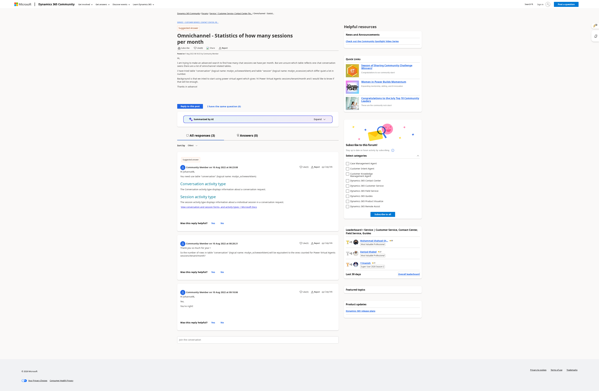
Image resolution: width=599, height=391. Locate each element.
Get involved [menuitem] (84, 4)
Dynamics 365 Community (56, 4)
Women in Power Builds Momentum (383, 82)
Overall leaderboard (409, 274)
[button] (529, 4)
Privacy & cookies (538, 370)
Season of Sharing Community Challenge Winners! (386, 67)
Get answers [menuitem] (101, 4)
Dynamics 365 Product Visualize (366, 201)
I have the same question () (224, 106)
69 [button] (392, 241)
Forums (205, 13)
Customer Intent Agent (362, 168)
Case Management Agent (363, 163)
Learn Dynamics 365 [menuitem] (142, 4)
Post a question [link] (566, 4)
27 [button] (380, 252)
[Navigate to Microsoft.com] (22, 4)
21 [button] (374, 263)
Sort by (181, 145)
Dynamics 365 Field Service (364, 191)
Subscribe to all (383, 214)
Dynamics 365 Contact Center (365, 180)
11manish (365, 263)
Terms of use (556, 370)
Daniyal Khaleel (368, 251)
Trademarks (572, 370)
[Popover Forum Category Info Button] (393, 150)
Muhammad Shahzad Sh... (374, 240)
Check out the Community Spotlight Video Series (372, 41)
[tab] (200, 136)
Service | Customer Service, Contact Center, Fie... (231, 13)
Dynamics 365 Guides (361, 196)
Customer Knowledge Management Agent (361, 175)
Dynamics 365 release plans (360, 310)
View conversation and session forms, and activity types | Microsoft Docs (219, 206)
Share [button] (212, 48)
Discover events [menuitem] (120, 4)
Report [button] (225, 48)
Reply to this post (190, 106)
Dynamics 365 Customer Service (367, 186)
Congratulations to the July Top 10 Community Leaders (390, 99)
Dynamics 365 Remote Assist (365, 206)
